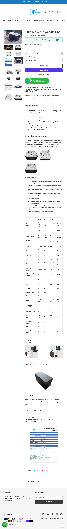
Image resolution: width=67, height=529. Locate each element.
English (8, 514)
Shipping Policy (18, 498)
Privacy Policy (8, 496)
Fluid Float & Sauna (49, 518)
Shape (26, 50)
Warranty (27, 498)
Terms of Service (19, 496)
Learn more (57, 39)
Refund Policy (8, 498)
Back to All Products (34, 481)
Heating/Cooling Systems (31, 57)
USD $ (17, 514)
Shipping (27, 44)
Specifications (8, 500)
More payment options (43, 74)
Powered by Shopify (58, 518)
